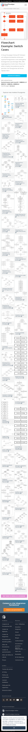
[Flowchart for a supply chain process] (21, 233)
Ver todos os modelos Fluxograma (14, 596)
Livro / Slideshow (20, 624)
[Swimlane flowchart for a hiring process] (8, 292)
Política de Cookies (11, 724)
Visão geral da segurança (9, 731)
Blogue (17, 638)
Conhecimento (19, 640)
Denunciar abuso (7, 690)
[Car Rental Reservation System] (8, 350)
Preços (4, 660)
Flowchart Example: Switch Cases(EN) (9, 82)
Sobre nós (18, 651)
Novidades (18, 654)
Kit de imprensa (19, 657)
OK (14, 727)
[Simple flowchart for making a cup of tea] (21, 218)
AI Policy (4, 672)
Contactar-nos (19, 660)
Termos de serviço (7, 669)
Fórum (17, 632)
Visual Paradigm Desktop (19, 1)
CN (14, 86)
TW (12, 86)
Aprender (17, 635)
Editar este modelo (14, 75)
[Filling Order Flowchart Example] (8, 119)
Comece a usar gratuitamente (14, 609)
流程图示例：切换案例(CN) (13, 84)
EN (10, 86)
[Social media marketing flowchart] (21, 591)
